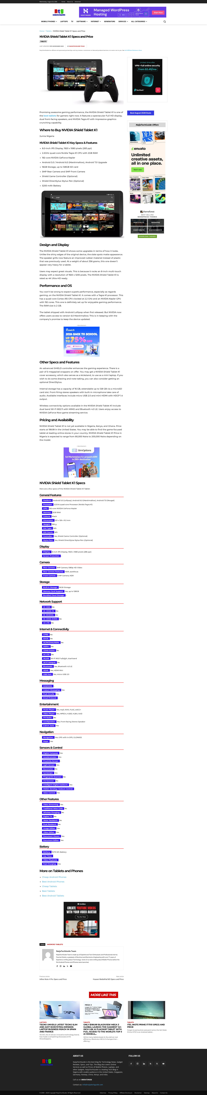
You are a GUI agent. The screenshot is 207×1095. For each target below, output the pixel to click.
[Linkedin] (159, 46)
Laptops (43, 1022)
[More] (164, 46)
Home (42, 31)
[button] (164, 21)
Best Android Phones (53, 881)
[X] (142, 46)
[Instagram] (60, 966)
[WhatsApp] (153, 46)
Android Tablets (55, 944)
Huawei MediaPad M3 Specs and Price (108, 979)
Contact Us (163, 1093)
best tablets (50, 116)
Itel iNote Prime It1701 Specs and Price (146, 1025)
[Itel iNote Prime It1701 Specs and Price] (147, 1010)
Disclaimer (138, 1093)
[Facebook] (137, 46)
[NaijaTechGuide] (59, 12)
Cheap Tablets (49, 886)
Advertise (103, 1093)
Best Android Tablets (53, 895)
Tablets (49, 31)
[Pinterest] (148, 46)
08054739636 (86, 1079)
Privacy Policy (112, 1093)
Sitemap (147, 1093)
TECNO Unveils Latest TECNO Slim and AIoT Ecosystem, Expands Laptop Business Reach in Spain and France (58, 1028)
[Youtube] (71, 966)
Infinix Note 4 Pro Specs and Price (53, 979)
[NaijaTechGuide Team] (48, 958)
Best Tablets (48, 891)
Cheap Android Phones (54, 877)
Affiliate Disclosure (126, 1093)
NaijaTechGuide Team (77, 46)
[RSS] (150, 1063)
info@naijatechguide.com (92, 1084)
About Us (155, 1093)
